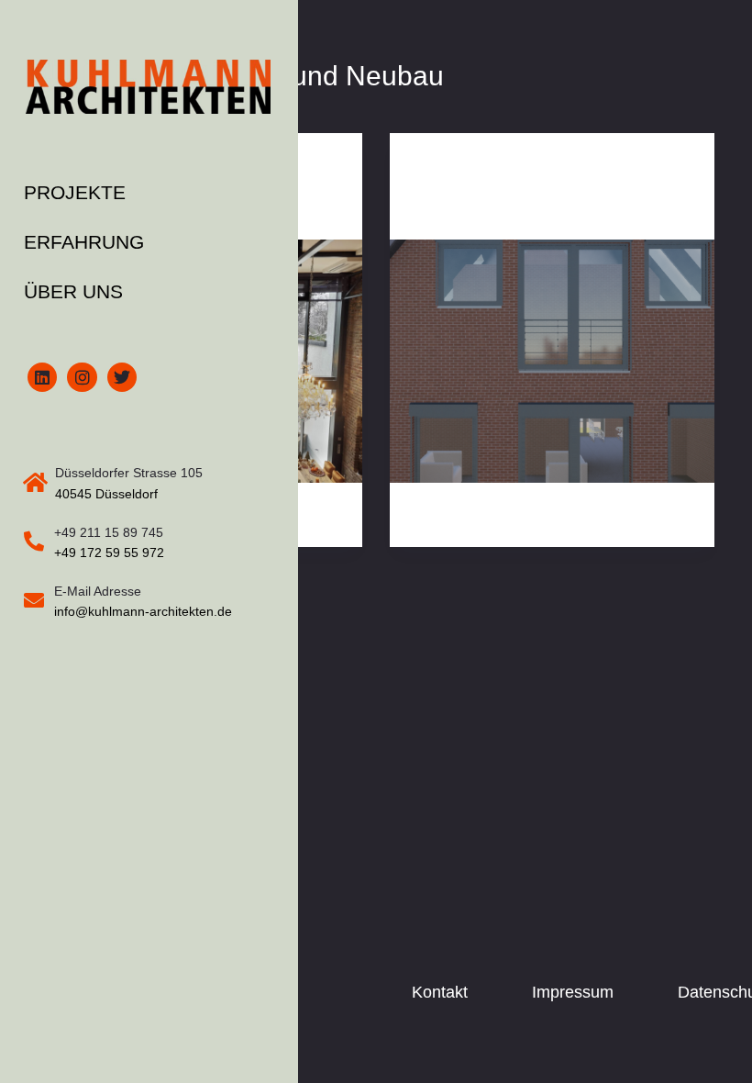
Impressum (573, 992)
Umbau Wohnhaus (493, 209)
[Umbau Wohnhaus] (552, 362)
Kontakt (440, 992)
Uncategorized (466, 168)
